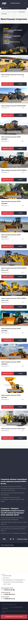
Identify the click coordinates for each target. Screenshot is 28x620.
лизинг (20, 84)
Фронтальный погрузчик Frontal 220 (12, 74)
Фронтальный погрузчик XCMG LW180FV (14, 170)
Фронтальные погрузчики (7, 545)
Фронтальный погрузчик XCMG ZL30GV (13, 106)
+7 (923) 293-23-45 (9, 598)
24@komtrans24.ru (6, 577)
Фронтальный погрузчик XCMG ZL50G (13, 428)
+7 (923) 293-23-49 (9, 594)
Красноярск (20, 3)
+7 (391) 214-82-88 (14, 3)
